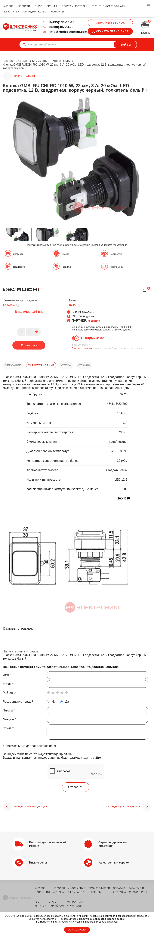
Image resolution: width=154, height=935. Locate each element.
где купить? (11, 11)
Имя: (7, 675)
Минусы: (9, 719)
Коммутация (40, 60)
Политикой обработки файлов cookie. (102, 918)
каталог (8, 6)
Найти (125, 45)
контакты (57, 11)
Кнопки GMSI (62, 60)
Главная (8, 60)
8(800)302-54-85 (61, 27)
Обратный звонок (110, 22)
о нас (38, 6)
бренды (52, 6)
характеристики (41, 365)
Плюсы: (9, 710)
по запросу (94, 321)
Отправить (75, 787)
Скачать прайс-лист (112, 31)
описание (13, 365)
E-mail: (8, 683)
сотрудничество (34, 11)
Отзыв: (8, 728)
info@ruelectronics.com (68, 31)
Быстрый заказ (92, 338)
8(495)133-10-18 (61, 22)
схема (66, 365)
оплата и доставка (74, 6)
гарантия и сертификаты (108, 6)
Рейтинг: (9, 692)
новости (24, 6)
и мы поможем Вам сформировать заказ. (108, 346)
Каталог (23, 60)
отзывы (84, 365)
